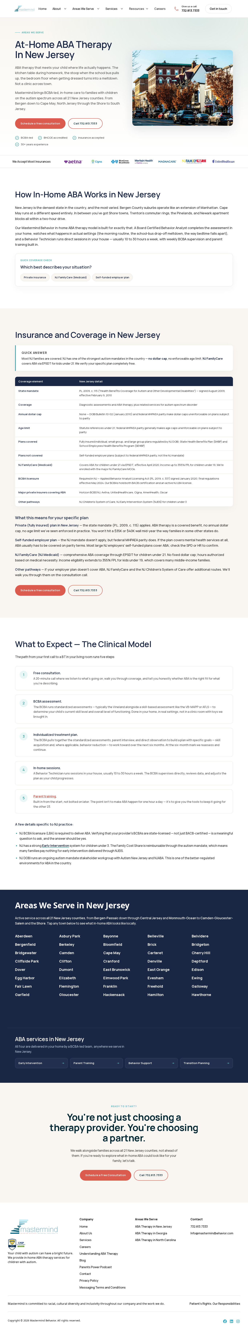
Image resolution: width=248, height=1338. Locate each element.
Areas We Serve (83, 9)
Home (42, 9)
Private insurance (35, 277)
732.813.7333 (199, 1226)
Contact (85, 1274)
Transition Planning (197, 1063)
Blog (83, 1260)
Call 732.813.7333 (85, 123)
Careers (160, 9)
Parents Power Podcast (96, 1267)
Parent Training (84, 1063)
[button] (60, 8)
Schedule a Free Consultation (105, 1175)
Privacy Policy (89, 1281)
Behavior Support (140, 1063)
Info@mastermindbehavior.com (211, 1233)
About (56, 9)
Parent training (44, 796)
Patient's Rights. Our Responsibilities (215, 1304)
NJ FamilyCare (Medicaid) (71, 277)
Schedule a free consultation (40, 123)
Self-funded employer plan (112, 277)
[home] (24, 8)
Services (111, 9)
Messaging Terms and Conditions (103, 1287)
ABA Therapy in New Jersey (153, 1226)
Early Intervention (55, 846)
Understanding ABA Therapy (99, 1254)
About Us (86, 1233)
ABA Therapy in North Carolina (155, 1240)
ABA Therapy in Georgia (151, 1233)
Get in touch (218, 9)
